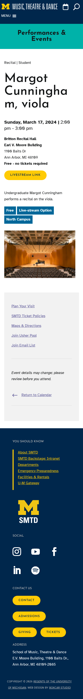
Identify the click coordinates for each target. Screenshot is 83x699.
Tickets (53, 632)
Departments (28, 465)
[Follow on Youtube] (39, 551)
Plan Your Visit (23, 306)
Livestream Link (25, 175)
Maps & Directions (26, 326)
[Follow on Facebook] (58, 551)
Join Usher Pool (24, 335)
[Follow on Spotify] (39, 570)
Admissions (29, 616)
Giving (25, 632)
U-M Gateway (28, 483)
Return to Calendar (36, 395)
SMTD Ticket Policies (28, 316)
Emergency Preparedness (38, 471)
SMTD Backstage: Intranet (39, 458)
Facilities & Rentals (33, 477)
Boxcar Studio (60, 687)
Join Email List (23, 345)
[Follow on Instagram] (21, 551)
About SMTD (28, 452)
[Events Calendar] (65, 8)
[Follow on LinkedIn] (21, 570)
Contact (26, 600)
